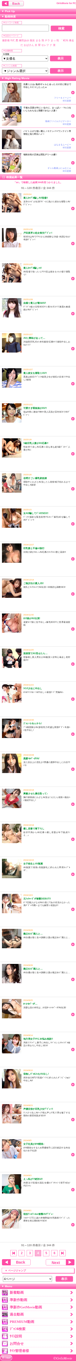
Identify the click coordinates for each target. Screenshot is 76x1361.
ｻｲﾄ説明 (16, 1336)
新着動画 (17, 1292)
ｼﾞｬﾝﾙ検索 (18, 1329)
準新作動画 (18, 1300)
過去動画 (17, 1314)
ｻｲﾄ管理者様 (19, 1351)
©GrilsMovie (62, 1358)
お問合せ (17, 1344)
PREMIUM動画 (22, 1322)
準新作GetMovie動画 (26, 1307)
